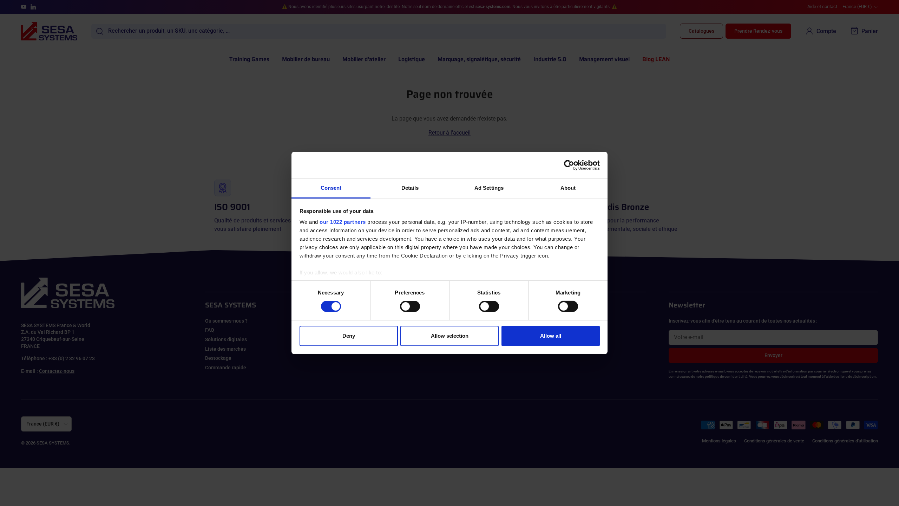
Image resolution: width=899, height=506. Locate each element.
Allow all (550, 336)
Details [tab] (410, 188)
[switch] (410, 306)
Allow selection (449, 336)
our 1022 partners (343, 222)
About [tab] (568, 188)
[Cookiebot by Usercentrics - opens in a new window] (569, 165)
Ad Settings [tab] (489, 188)
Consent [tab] (331, 188)
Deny (348, 336)
